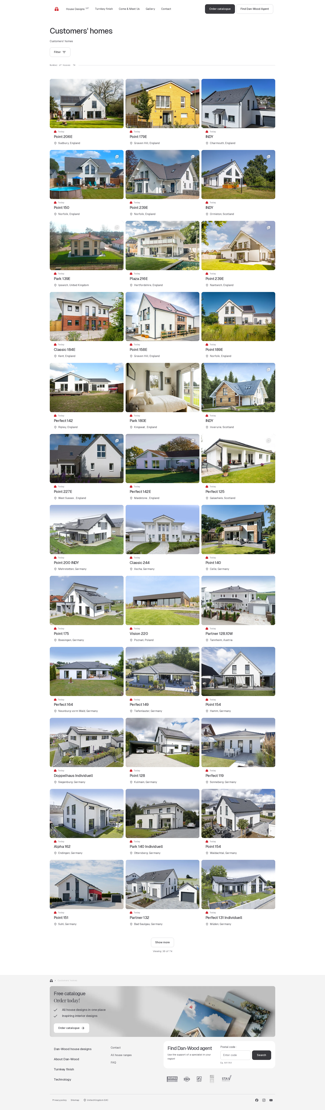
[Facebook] (256, 1100)
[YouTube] (271, 1100)
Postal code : (228, 1047)
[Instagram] (263, 1100)
